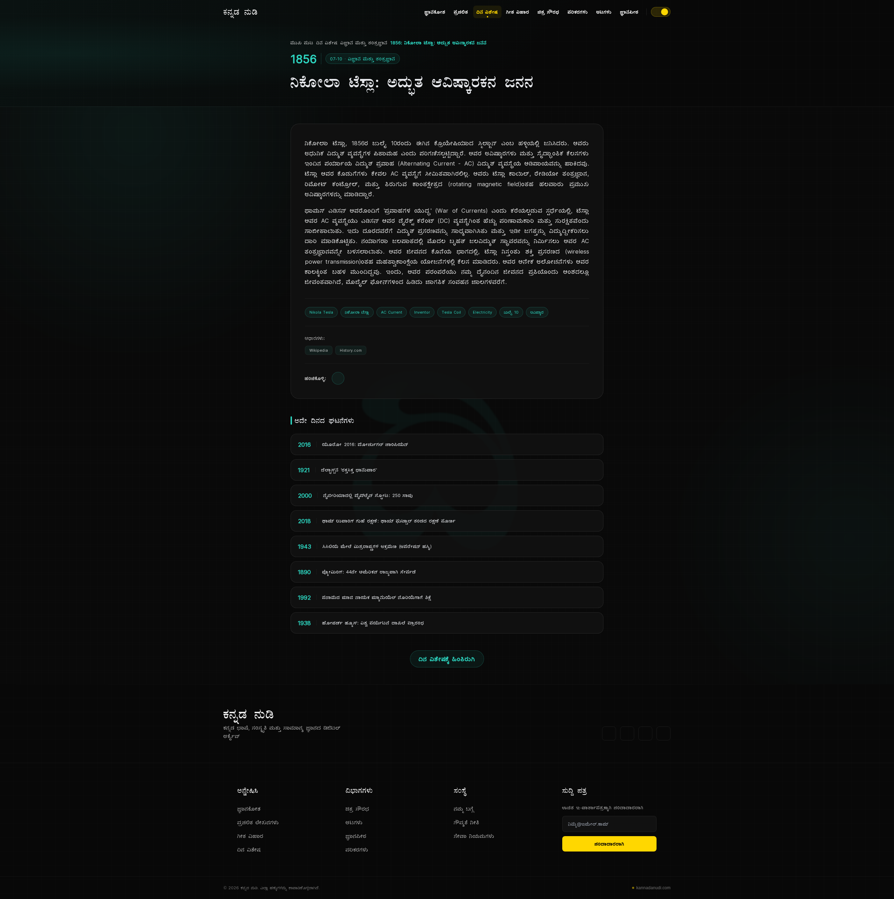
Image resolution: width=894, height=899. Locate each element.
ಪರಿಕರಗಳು (578, 11)
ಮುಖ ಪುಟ (302, 42)
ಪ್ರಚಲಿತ (461, 11)
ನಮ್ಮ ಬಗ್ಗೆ (464, 809)
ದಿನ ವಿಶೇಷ (487, 11)
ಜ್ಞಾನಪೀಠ (629, 11)
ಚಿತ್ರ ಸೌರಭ (548, 11)
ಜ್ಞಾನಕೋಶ (435, 11)
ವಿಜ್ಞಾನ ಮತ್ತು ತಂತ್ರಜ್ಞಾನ (364, 42)
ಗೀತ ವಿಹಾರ (517, 11)
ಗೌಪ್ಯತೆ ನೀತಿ (466, 822)
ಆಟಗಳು (604, 11)
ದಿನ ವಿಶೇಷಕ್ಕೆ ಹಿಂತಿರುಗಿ (447, 659)
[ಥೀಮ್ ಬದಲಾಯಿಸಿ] (660, 12)
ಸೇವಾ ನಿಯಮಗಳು (474, 836)
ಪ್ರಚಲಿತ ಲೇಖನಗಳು (258, 822)
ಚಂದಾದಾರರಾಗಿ (609, 843)
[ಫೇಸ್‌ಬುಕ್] (609, 733)
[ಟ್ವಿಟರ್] (627, 733)
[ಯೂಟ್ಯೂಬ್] (645, 733)
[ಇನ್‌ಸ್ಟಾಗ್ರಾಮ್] (663, 733)
